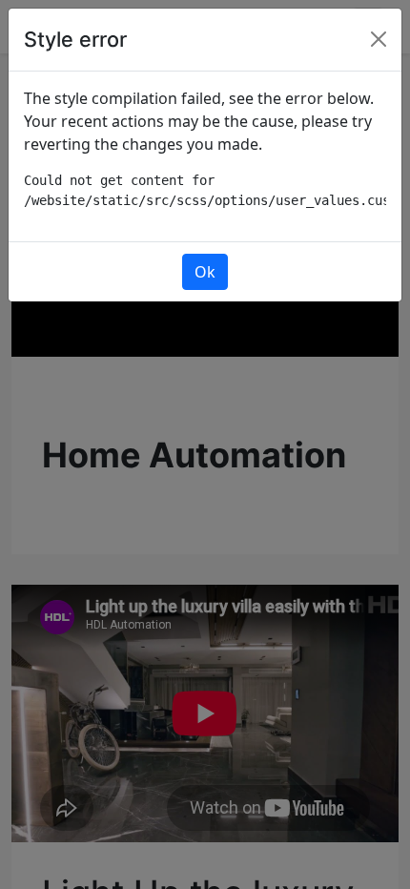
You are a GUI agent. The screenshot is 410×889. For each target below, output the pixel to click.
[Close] (378, 39)
